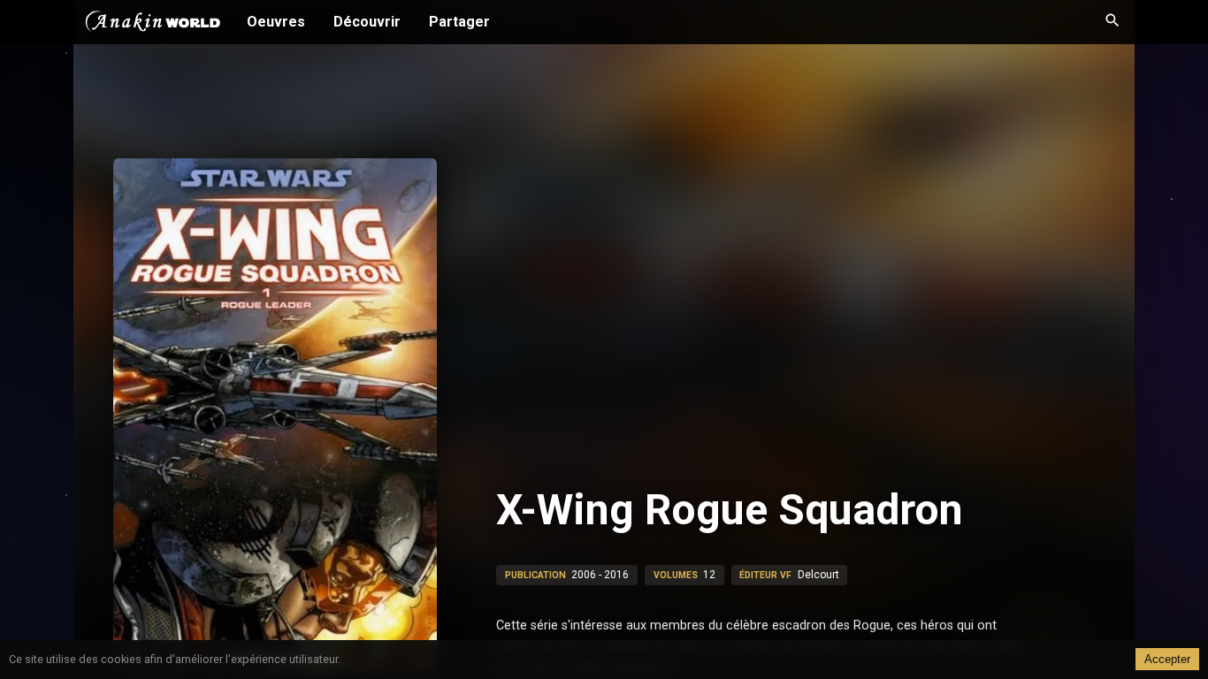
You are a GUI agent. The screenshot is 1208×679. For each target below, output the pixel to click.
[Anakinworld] (153, 24)
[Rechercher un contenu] (1112, 22)
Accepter (1167, 659)
